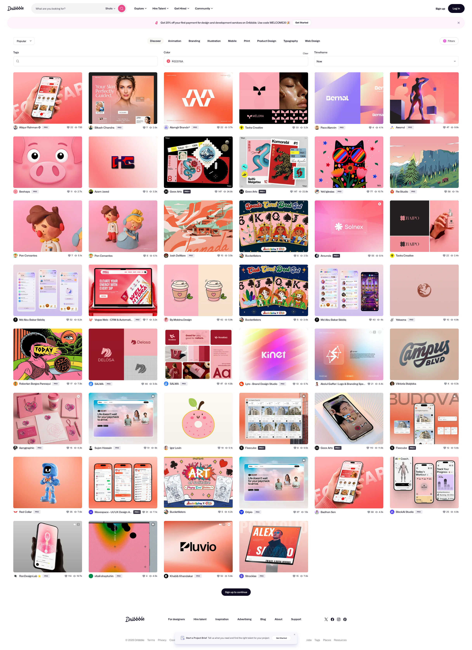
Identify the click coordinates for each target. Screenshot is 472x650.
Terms (151, 640)
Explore (139, 8)
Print (247, 40)
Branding (194, 40)
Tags (16, 52)
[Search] (121, 8)
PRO (46, 127)
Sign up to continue (236, 592)
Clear (305, 53)
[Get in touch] (60, 117)
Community (202, 8)
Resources (340, 640)
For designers (176, 619)
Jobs (309, 640)
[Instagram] (338, 619)
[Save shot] (68, 117)
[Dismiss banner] (294, 634)
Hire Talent (159, 8)
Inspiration (222, 619)
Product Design (266, 40)
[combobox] (67, 8)
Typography (291, 40)
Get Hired (180, 8)
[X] (326, 619)
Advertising (244, 619)
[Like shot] (75, 117)
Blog (263, 619)
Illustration (214, 40)
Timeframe (320, 52)
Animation (174, 40)
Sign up (440, 8)
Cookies (174, 640)
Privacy (162, 640)
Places (327, 640)
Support (296, 619)
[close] (458, 23)
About (278, 619)
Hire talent (200, 619)
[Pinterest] (345, 619)
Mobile (232, 40)
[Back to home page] (15, 8)
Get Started (301, 22)
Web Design (312, 40)
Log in (456, 8)
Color (167, 52)
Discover (155, 40)
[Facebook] (332, 619)
